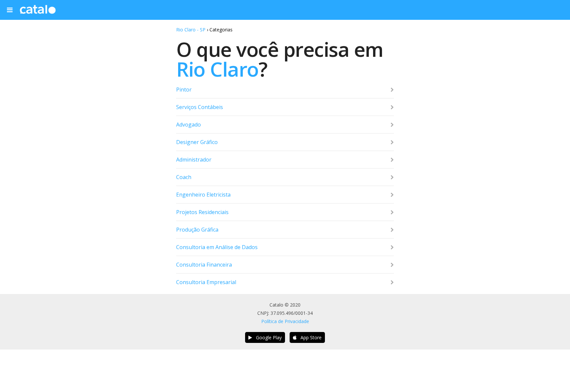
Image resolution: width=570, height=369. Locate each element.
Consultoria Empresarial (206, 282)
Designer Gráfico (197, 142)
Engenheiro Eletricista (203, 194)
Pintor (184, 89)
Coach (183, 177)
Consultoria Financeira (204, 264)
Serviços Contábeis (199, 107)
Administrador (193, 159)
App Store (309, 337)
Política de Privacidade (285, 321)
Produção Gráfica (197, 229)
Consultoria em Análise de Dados (217, 247)
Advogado (188, 124)
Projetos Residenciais (202, 212)
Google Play (267, 337)
